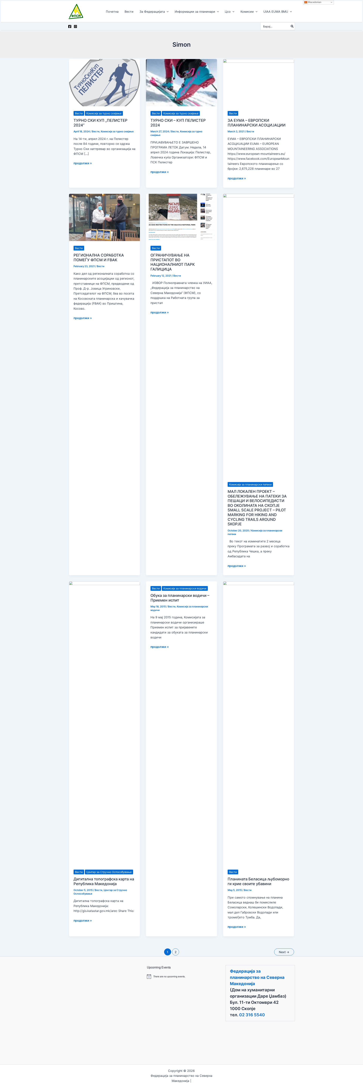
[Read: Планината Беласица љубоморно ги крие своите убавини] (258, 723)
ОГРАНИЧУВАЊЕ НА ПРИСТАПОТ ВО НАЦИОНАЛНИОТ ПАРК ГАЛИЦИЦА (172, 262)
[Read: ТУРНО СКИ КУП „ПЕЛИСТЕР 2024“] (104, 82)
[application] (167, 11)
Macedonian (314, 2)
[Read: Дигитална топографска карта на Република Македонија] (104, 723)
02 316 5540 (252, 1014)
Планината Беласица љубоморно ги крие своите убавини (258, 881)
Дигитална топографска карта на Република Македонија (104, 881)
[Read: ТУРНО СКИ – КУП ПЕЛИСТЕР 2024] (181, 82)
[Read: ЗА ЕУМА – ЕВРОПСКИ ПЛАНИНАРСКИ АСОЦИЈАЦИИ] (258, 82)
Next (284, 952)
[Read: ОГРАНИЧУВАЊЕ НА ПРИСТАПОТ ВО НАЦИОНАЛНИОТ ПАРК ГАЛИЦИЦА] (181, 217)
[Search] (292, 26)
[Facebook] (69, 26)
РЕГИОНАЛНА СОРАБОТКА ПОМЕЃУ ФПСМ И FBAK (99, 257)
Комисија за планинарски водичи (184, 588)
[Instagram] (75, 26)
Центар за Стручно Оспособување (109, 872)
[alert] (181, 976)
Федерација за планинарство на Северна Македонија (257, 977)
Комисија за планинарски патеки (250, 484)
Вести (79, 113)
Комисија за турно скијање (103, 113)
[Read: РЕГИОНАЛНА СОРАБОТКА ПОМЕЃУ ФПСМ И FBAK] (104, 217)
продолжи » (83, 163)
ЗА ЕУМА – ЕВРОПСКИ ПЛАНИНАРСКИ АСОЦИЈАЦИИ (256, 122)
